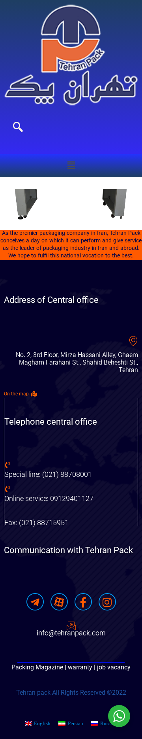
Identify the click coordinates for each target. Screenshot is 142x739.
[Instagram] (107, 601)
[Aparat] (59, 601)
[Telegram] (35, 601)
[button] (71, 165)
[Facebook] (83, 601)
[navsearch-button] (18, 128)
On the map (16, 394)
